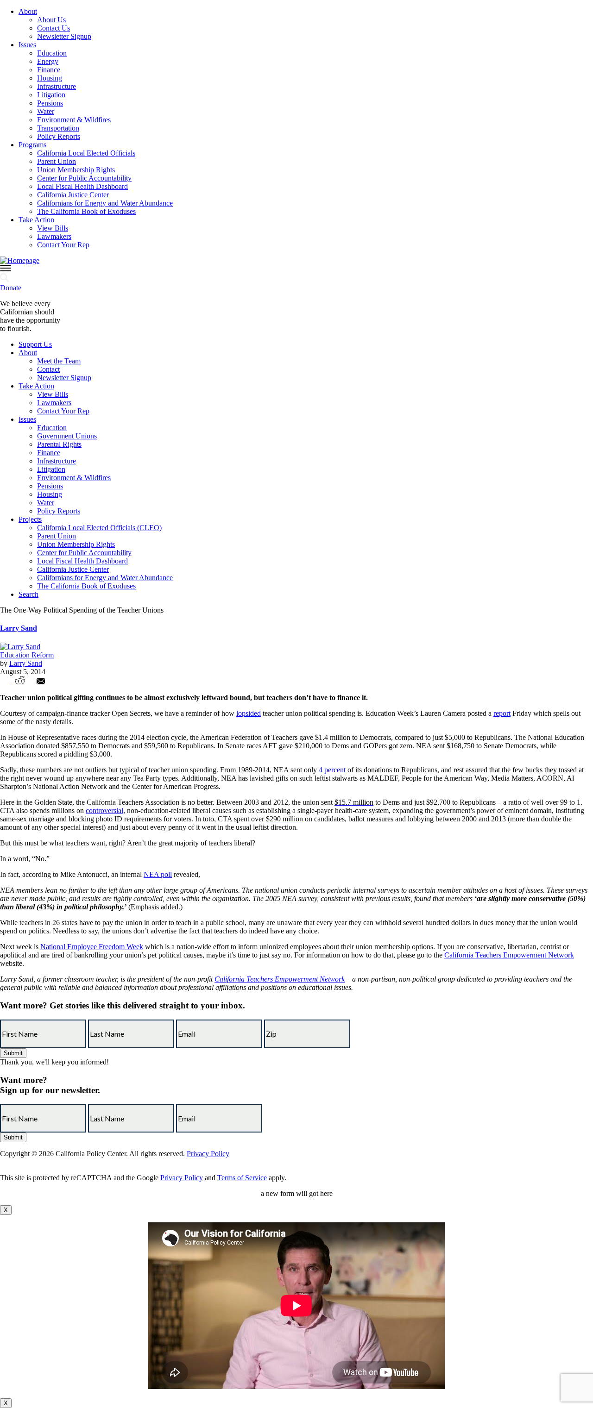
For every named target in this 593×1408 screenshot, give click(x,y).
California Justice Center (73, 195)
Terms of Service (242, 1178)
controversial (104, 810)
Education (52, 53)
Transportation (58, 128)
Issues (27, 45)
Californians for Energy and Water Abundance (105, 203)
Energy (47, 61)
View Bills (52, 228)
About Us (51, 20)
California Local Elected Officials (86, 153)
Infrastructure (56, 86)
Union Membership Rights (76, 170)
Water (45, 111)
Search (28, 594)
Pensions (50, 103)
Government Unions (67, 436)
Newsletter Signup (64, 36)
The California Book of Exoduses (86, 211)
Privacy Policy (208, 1154)
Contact (48, 369)
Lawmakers (54, 236)
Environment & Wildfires (74, 120)
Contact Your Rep (63, 245)
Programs (32, 145)
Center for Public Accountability (84, 178)
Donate (10, 288)
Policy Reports (58, 136)
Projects (30, 519)
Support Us (35, 344)
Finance (48, 70)
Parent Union (56, 161)
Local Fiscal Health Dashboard (82, 186)
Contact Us (53, 28)
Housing (49, 78)
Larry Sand (18, 628)
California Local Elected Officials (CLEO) (99, 528)
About (28, 11)
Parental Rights (59, 444)
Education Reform (27, 655)
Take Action (36, 220)
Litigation (51, 95)
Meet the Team (59, 361)
